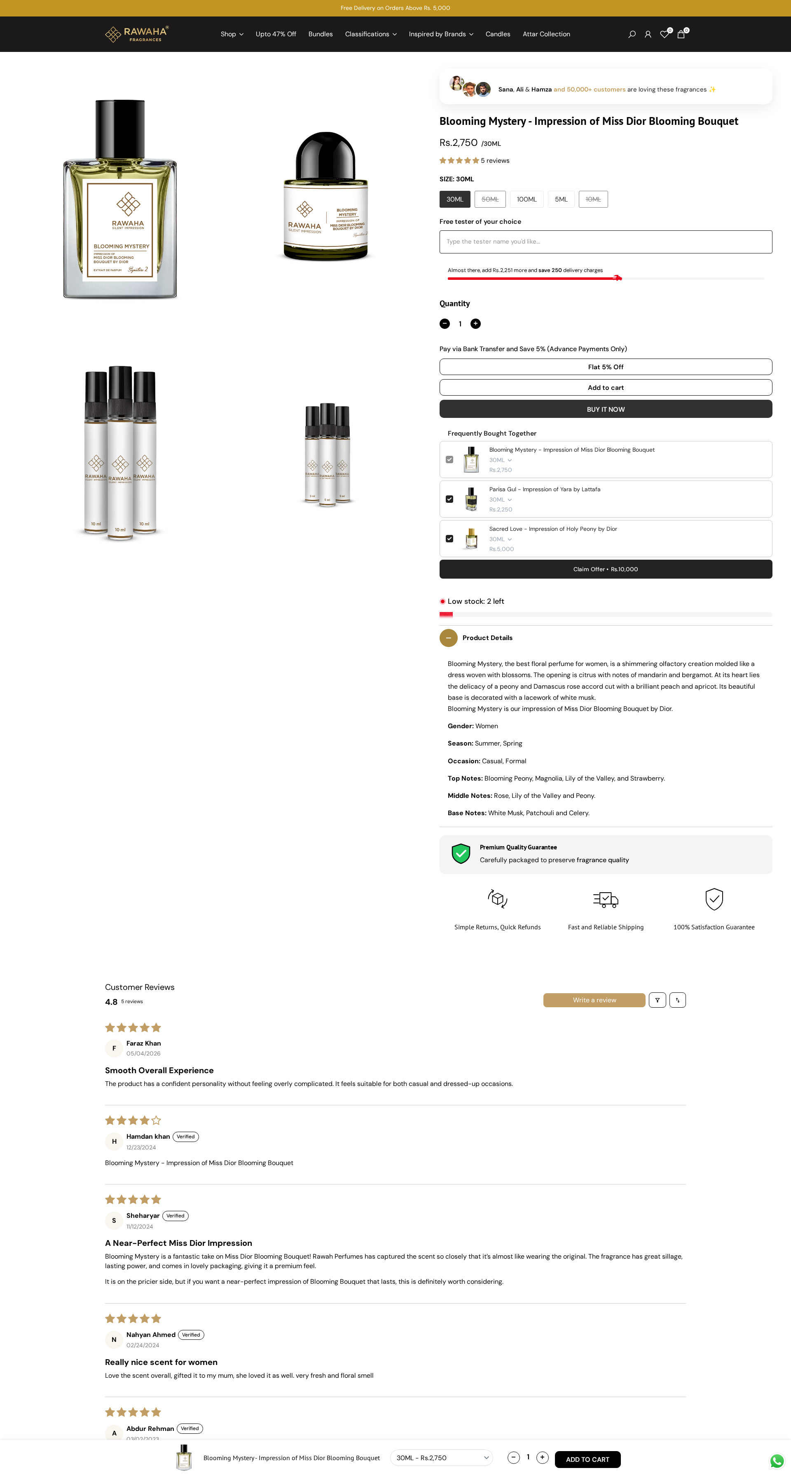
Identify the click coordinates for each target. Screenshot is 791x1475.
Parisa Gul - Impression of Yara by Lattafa (545, 489)
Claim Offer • (605, 569)
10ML (596, 201)
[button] (460, 160)
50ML (492, 201)
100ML (527, 199)
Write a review (594, 1000)
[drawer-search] (632, 34)
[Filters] (657, 999)
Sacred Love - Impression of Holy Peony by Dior (553, 528)
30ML (455, 199)
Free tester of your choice (480, 221)
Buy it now (606, 409)
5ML (561, 199)
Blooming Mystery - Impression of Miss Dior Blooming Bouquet (572, 449)
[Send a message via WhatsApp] (777, 1461)
